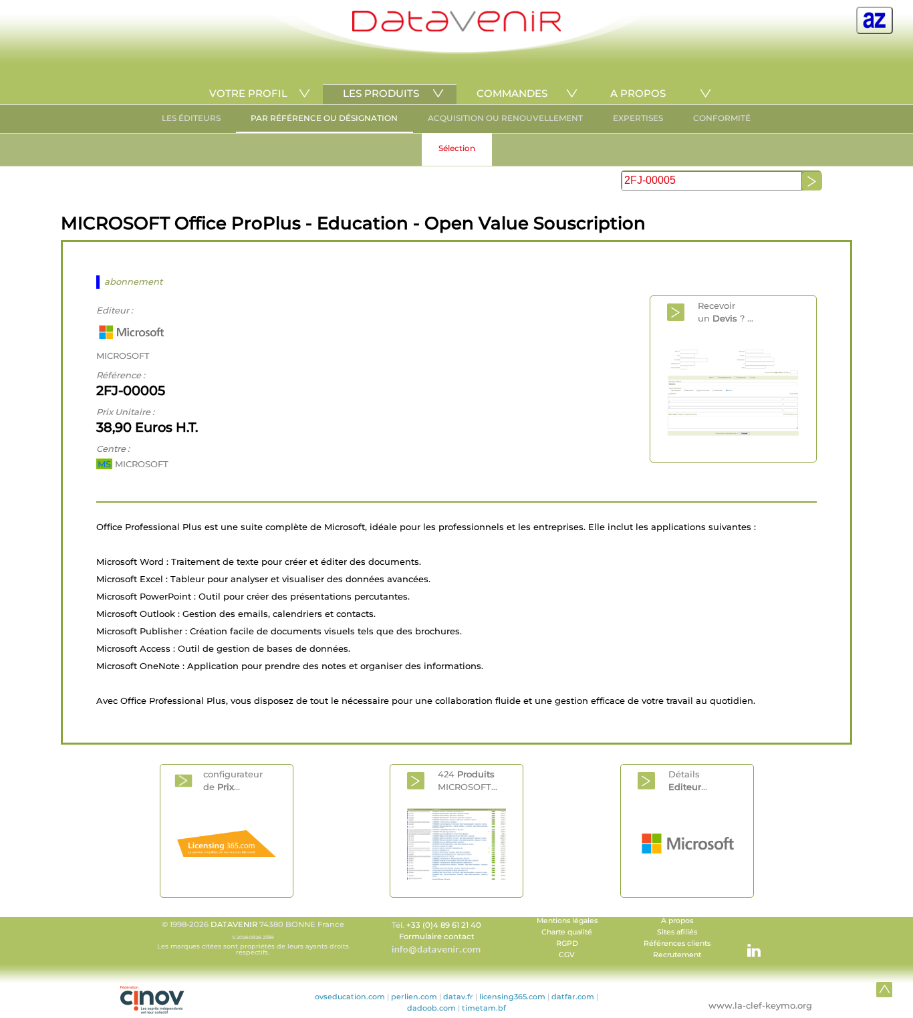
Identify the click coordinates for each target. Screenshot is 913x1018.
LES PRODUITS (381, 93)
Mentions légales (567, 920)
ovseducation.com (350, 996)
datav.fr (458, 996)
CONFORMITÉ (722, 118)
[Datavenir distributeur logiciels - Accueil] (456, 28)
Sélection (456, 148)
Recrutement (677, 954)
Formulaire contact (437, 936)
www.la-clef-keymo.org (760, 1005)
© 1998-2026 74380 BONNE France (253, 938)
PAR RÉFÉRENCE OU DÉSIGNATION (324, 118)
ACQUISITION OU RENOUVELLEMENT (505, 118)
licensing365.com (512, 996)
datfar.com (572, 996)
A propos (677, 920)
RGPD (567, 943)
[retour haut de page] (884, 989)
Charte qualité (566, 932)
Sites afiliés (677, 932)
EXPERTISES (638, 118)
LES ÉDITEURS (191, 118)
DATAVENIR (234, 924)
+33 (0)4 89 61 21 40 (443, 925)
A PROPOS (638, 93)
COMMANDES (512, 93)
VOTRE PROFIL (248, 93)
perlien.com (414, 996)
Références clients (677, 943)
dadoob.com (431, 1008)
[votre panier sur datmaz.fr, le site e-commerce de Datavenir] (874, 20)
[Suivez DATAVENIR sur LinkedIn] (747, 943)
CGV (567, 954)
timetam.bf (484, 1008)
